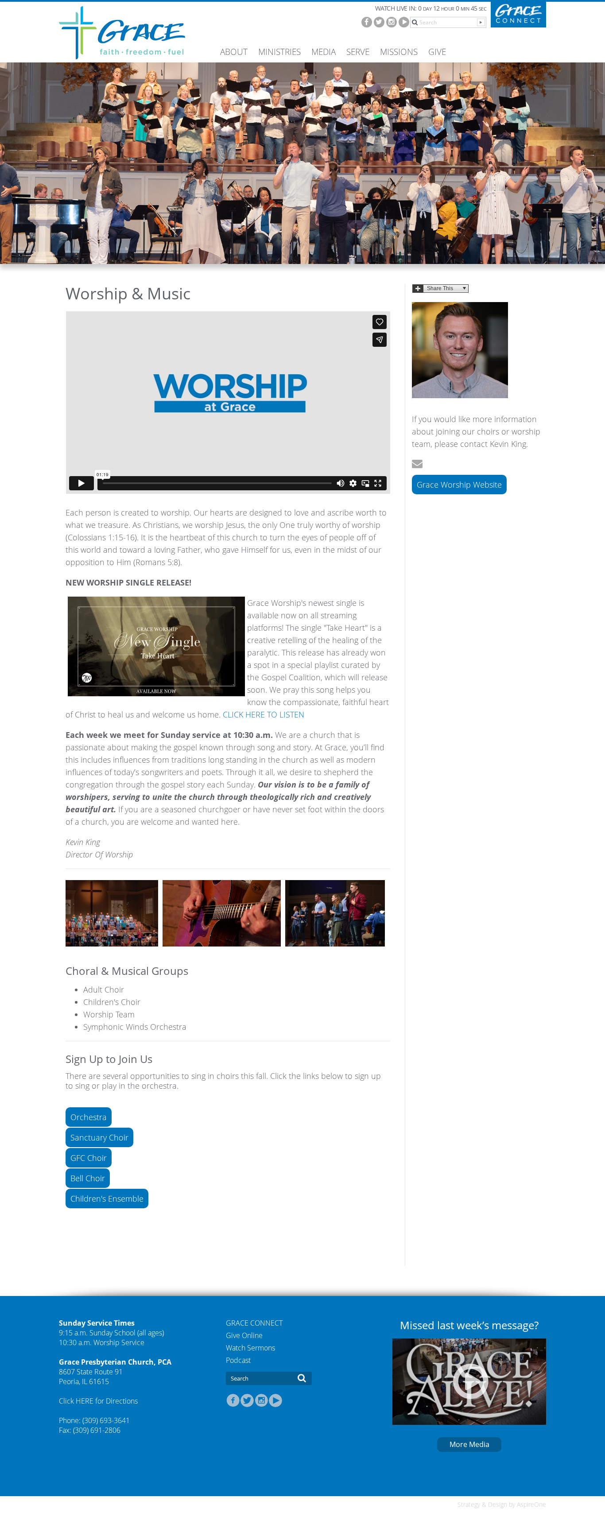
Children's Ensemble (106, 1198)
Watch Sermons (250, 1348)
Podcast (238, 1360)
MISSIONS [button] (399, 52)
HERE (85, 1401)
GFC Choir (88, 1157)
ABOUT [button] (234, 52)
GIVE (437, 52)
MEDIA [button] (323, 52)
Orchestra (88, 1117)
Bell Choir (87, 1178)
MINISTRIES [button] (279, 52)
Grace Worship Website (459, 484)
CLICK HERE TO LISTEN (263, 714)
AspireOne (531, 1504)
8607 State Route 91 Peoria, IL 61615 (91, 1376)
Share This (440, 288)
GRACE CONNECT (254, 1323)
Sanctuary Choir (99, 1137)
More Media (469, 1444)
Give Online (244, 1335)
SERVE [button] (357, 52)
